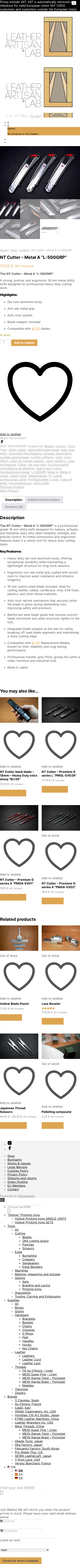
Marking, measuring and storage (37, 1274)
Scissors (28, 1248)
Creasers (28, 1259)
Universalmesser (20, 483)
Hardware (22, 1315)
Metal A (52, 472)
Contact (13, 1189)
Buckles (27, 1322)
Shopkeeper (26, 1196)
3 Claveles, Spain (27, 1400)
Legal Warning (17, 1167)
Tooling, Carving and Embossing (37, 1296)
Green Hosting (17, 1182)
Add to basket (13, 793)
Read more (53, 901)
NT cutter (55, 476)
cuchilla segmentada (14, 457)
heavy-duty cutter (48, 468)
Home (4, 250)
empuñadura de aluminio (17, 468)
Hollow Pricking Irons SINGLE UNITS (40, 1218)
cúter (59, 457)
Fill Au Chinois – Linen (37, 1370)
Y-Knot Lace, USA (27, 1459)
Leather (20, 1352)
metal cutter (18, 476)
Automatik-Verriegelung (25, 453)
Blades (49, 446)
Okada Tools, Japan (29, 1441)
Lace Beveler (51, 1004)
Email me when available (21, 1561)
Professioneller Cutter (43, 479)
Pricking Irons (31, 1289)
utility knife (41, 483)
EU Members (16, 1185)
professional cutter (13, 479)
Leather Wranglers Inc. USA (34, 1422)
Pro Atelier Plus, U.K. (29, 1452)
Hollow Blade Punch (14, 1004)
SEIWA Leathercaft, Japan (33, 1456)
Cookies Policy (17, 1171)
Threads (20, 1367)
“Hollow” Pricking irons (23, 1215)
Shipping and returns (22, 1178)
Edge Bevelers (32, 1267)
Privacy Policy (17, 1174)
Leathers (28, 1356)
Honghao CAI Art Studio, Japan (37, 1415)
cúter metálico (56, 461)
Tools (13, 250)
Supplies (13, 1300)
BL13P (36, 328)
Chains (27, 1326)
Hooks (26, 1345)
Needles (28, 1385)
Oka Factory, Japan (28, 1445)
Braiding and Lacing (36, 1285)
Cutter (21, 465)
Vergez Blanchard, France (33, 1463)
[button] (8, 122)
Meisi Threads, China (29, 1426)
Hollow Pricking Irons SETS (34, 1222)
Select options (13, 1125)
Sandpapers (30, 1263)
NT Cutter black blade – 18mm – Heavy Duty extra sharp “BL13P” (18, 775)
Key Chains (30, 1348)
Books (19, 1307)
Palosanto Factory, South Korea (37, 1448)
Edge (18, 1252)
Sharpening (23, 1293)
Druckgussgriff (58, 465)
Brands (12, 1396)
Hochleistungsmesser (15, 472)
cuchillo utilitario (42, 457)
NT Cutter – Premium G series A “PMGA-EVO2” (59, 885)
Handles (28, 1341)
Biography (14, 1159)
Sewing (20, 1278)
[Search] (8, 1211)
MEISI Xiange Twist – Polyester (43, 1378)
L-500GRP (38, 472)
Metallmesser (37, 476)
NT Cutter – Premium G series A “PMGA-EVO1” (17, 881)
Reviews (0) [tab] (14, 507)
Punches (28, 1244)
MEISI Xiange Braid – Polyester (43, 1382)
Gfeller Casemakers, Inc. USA (35, 1411)
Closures (28, 1330)
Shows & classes (19, 1163)
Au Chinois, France (28, 1404)
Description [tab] (13, 500)
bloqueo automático (57, 453)
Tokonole (21, 1389)
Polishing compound (56, 1112)
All (16, 1230)
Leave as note (10, 1540)
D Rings (27, 1333)
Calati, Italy (23, 1408)
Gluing (19, 1311)
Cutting (24, 250)
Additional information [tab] (44, 500)
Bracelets (28, 1319)
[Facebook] (2, 442)
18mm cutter (17, 450)
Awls (25, 1281)
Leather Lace (31, 1363)
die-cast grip (37, 465)
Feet (25, 1337)
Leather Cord (31, 1359)
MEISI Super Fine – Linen (39, 1374)
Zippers (20, 1393)
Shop (11, 1156)
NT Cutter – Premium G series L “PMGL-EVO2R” (59, 773)
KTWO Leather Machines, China (37, 1419)
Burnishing (29, 1256)
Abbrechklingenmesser (43, 450)
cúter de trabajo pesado (27, 461)
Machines (21, 1270)
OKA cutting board (35, 1241)
